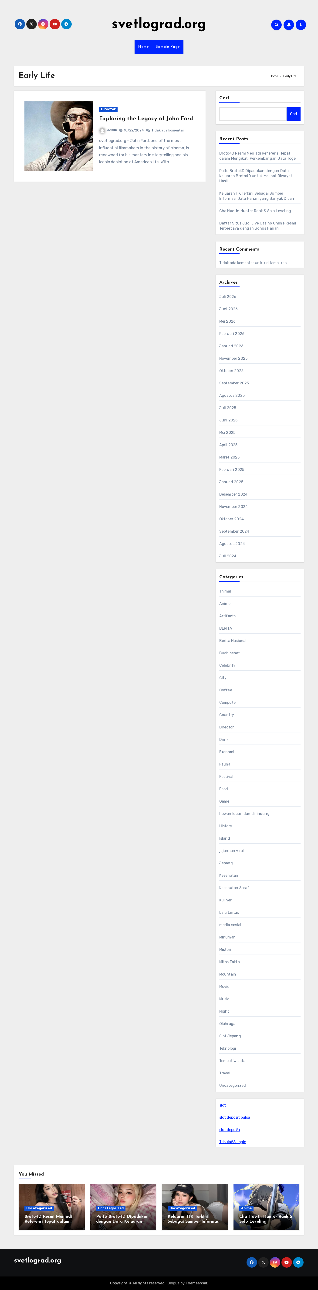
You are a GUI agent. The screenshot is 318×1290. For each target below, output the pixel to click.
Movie (224, 986)
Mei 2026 (227, 321)
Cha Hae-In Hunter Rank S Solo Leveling (255, 211)
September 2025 (234, 383)
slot (222, 1105)
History (225, 826)
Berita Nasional (233, 640)
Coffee (225, 690)
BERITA (225, 628)
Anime (225, 603)
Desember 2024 (233, 494)
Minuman (227, 937)
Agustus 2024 (232, 544)
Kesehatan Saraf (234, 888)
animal (225, 591)
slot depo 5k (229, 1130)
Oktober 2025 (231, 371)
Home (143, 47)
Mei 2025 (227, 432)
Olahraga (227, 1023)
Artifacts (227, 616)
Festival (226, 776)
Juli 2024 (228, 556)
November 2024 (233, 506)
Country (226, 715)
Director (108, 109)
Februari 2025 (231, 469)
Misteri (225, 949)
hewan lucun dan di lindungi (245, 813)
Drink (224, 739)
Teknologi (227, 1048)
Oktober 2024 (231, 519)
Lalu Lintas (229, 912)
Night (224, 1011)
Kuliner (225, 900)
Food (223, 789)
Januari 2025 (231, 482)
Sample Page (168, 47)
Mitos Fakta (229, 962)
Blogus (173, 1283)
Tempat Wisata (232, 1061)
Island (224, 838)
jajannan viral (231, 851)
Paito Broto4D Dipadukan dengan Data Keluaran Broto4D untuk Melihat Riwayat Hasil (255, 176)
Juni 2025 (228, 420)
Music (224, 999)
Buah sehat (229, 653)
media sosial (230, 925)
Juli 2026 (228, 296)
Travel (224, 1073)
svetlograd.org (159, 25)
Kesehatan (228, 875)
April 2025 (228, 445)
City (223, 678)
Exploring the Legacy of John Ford (146, 119)
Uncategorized (232, 1085)
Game (224, 801)
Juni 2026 (228, 309)
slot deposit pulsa (234, 1117)
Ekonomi (226, 752)
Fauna (224, 764)
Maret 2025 (229, 457)
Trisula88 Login (232, 1142)
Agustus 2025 (232, 395)
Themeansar (196, 1283)
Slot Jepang (230, 1036)
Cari (224, 98)
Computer (228, 702)
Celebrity (227, 665)
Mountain (227, 974)
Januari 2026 (231, 346)
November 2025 (233, 358)
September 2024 (234, 531)
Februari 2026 (232, 333)
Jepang (226, 863)
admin (112, 130)
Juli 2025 (227, 408)
